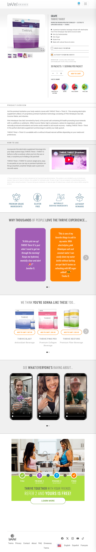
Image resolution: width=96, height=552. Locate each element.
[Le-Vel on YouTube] (78, 538)
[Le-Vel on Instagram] (72, 538)
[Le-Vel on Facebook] (62, 538)
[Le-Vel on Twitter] (67, 538)
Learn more (48, 500)
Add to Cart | (24, 332)
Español (75, 545)
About (34, 543)
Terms (10, 543)
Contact (26, 543)
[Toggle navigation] (85, 3)
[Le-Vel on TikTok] (83, 538)
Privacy (18, 543)
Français (84, 545)
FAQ (40, 543)
